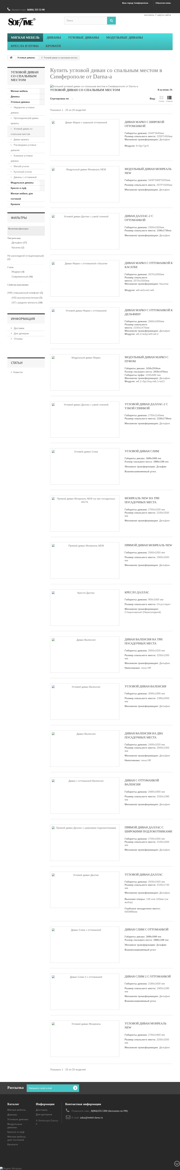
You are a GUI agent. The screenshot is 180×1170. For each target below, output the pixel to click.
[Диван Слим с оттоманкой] (85, 944)
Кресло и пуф (18, 188)
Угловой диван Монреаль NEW (145, 1025)
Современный (22, 276)
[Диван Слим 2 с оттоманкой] (85, 991)
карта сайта (164, 15)
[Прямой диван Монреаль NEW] (85, 560)
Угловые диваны (26, 57)
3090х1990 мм (147, 697)
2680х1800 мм (147, 795)
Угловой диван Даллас (144, 874)
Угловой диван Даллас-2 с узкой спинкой (146, 406)
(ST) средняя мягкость (27, 302)
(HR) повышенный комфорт (25, 292)
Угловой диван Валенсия (145, 686)
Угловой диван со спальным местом (21, 131)
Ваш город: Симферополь (135, 3)
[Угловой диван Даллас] (85, 889)
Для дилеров (21, 333)
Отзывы (18, 338)
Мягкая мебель (19, 91)
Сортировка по (59, 98)
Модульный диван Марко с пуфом (146, 359)
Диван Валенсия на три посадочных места (143, 641)
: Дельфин (147, 565)
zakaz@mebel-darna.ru (91, 1117)
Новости (18, 372)
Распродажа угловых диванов (23, 148)
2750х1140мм (148, 419)
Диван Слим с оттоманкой (146, 929)
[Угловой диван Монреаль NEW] (85, 1038)
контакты (149, 15)
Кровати (15, 204)
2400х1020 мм (147, 752)
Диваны (15, 96)
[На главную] (11, 58)
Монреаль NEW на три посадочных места (142, 500)
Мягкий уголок (21, 166)
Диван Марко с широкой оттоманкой (144, 124)
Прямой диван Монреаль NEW (148, 545)
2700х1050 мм (147, 844)
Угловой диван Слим (142, 451)
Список (169, 101)
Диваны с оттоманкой (25, 177)
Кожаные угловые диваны (22, 158)
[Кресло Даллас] (85, 607)
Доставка (18, 328)
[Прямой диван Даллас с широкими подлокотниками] (85, 842)
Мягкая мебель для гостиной (22, 196)
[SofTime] (33, 23)
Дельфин (19, 242)
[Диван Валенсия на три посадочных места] (85, 654)
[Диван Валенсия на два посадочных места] (85, 748)
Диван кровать (21, 139)
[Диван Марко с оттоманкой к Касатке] (85, 278)
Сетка (161, 101)
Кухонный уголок (22, 171)
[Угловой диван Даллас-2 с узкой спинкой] (85, 419)
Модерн (18, 271)
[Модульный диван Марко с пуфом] (85, 372)
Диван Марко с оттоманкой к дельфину (149, 312)
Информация (23, 319)
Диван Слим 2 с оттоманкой (148, 976)
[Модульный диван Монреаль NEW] (85, 184)
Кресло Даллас (137, 592)
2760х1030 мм (147, 515)
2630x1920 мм (147, 896)
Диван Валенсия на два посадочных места (144, 735)
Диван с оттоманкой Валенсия (142, 782)
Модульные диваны (22, 182)
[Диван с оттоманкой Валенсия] (85, 795)
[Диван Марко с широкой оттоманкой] (85, 137)
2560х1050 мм (147, 556)
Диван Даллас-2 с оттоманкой (139, 218)
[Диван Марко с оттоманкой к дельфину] (85, 325)
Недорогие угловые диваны (22, 110)
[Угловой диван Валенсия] (85, 701)
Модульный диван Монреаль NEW (148, 171)
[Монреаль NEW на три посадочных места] (85, 513)
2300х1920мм (148, 231)
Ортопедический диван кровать (24, 121)
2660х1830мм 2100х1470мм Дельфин (147, 327)
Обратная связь (163, 3)
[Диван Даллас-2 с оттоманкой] (85, 231)
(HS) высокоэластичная (27, 297)
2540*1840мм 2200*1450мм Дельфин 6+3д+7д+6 (148, 139)
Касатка (18, 247)
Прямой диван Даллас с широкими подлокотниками (148, 829)
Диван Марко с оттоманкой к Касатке (149, 265)
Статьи (16, 363)
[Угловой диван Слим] (85, 466)
